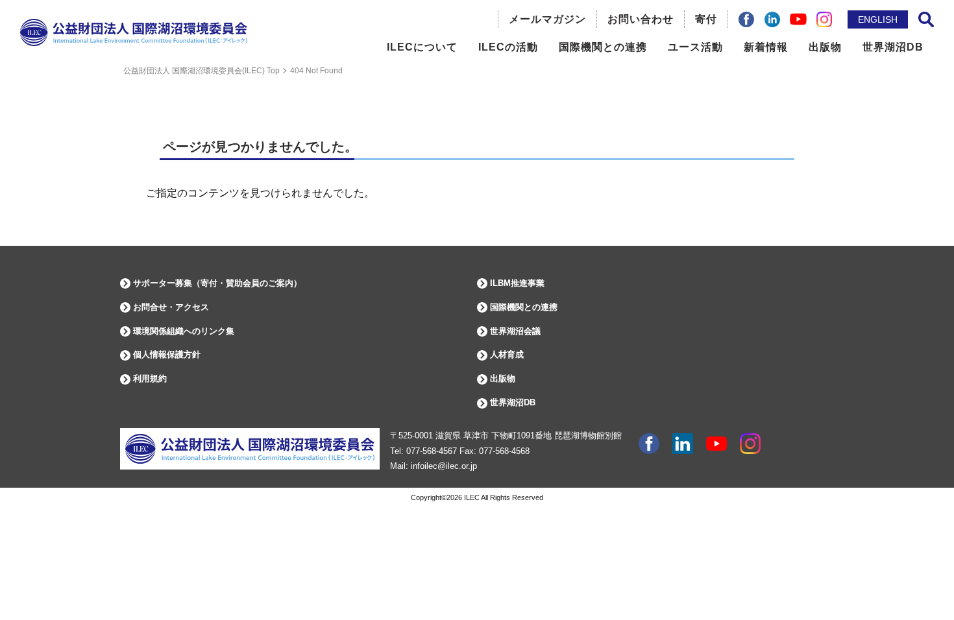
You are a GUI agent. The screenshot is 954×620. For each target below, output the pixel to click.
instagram (750, 443)
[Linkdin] (772, 19)
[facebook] (746, 19)
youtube (716, 443)
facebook (649, 443)
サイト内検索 (926, 19)
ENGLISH (878, 19)
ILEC (472, 497)
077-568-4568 (504, 451)
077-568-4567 (431, 451)
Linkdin (682, 443)
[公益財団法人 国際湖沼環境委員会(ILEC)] (133, 43)
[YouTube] (798, 19)
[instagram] (824, 19)
